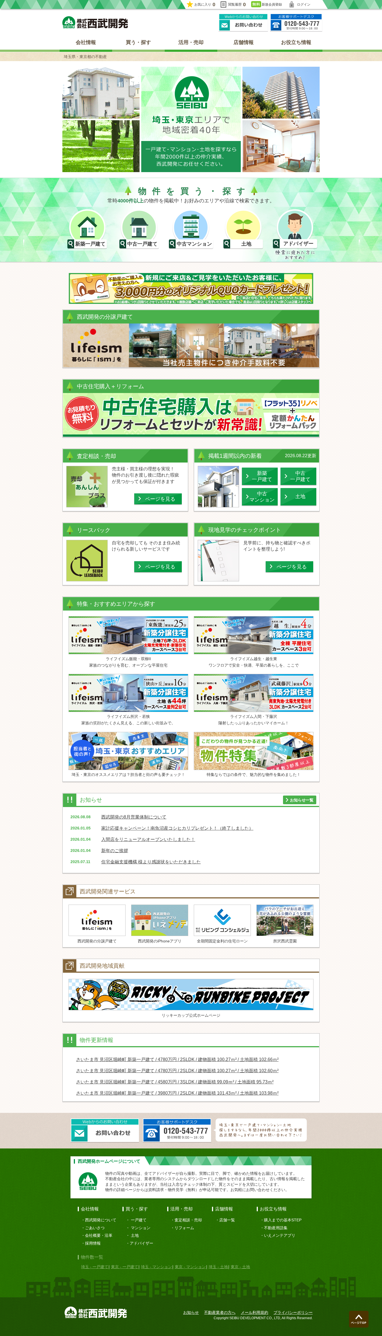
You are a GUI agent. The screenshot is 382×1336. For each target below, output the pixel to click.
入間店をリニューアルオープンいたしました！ (148, 839)
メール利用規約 (254, 1312)
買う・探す (138, 42)
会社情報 (86, 42)
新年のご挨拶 (114, 850)
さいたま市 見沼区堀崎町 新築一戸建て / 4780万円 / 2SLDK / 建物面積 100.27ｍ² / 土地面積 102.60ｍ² (177, 1070)
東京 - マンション (190, 1267)
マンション (140, 1228)
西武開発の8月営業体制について (133, 817)
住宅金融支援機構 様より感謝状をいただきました (151, 861)
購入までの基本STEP (282, 1220)
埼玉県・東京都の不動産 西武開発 (95, 22)
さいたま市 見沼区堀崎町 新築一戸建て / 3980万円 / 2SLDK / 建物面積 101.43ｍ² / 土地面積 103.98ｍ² (177, 1093)
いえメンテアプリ (279, 1235)
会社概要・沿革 (98, 1235)
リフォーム (184, 1228)
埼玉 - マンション (156, 1267)
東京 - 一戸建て (124, 1267)
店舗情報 (244, 42)
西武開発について (100, 1220)
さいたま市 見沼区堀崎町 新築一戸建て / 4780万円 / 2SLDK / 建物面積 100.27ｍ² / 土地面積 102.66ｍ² (177, 1059)
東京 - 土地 (240, 1267)
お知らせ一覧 (301, 800)
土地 (135, 1235)
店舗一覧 (227, 1220)
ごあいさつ (95, 1228)
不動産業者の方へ (219, 1312)
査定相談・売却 (188, 1220)
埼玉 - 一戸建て (94, 1267)
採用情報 (93, 1243)
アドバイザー (141, 1243)
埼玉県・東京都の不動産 (85, 56)
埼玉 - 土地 (218, 1267)
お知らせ (191, 1312)
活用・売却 (191, 42)
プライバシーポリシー (293, 1312)
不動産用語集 (275, 1228)
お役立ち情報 (296, 42)
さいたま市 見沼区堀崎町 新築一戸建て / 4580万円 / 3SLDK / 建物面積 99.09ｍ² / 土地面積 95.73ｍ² (174, 1082)
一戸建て (139, 1220)
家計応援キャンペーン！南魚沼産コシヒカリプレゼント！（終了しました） (177, 828)
